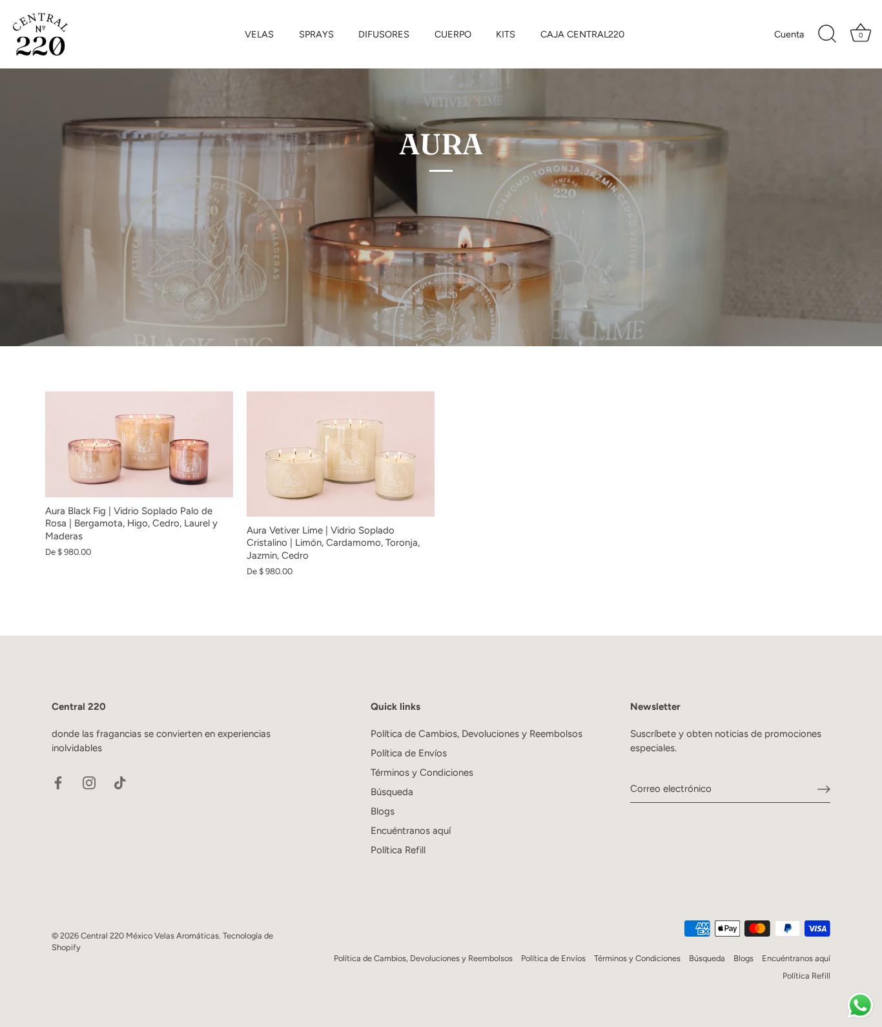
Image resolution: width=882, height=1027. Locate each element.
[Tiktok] (120, 782)
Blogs (383, 811)
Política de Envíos (409, 753)
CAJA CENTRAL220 (582, 34)
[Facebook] (58, 782)
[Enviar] (823, 788)
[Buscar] (827, 34)
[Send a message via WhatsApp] (860, 1005)
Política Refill (398, 850)
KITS (505, 34)
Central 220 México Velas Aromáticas (150, 935)
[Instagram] (89, 782)
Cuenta (789, 34)
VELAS (259, 34)
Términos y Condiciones (422, 772)
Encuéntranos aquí (411, 830)
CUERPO (453, 34)
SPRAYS (316, 34)
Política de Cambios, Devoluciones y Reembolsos (476, 734)
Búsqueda (392, 792)
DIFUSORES (383, 34)
